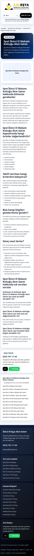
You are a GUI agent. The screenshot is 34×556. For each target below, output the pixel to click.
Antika (27, 549)
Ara (5, 369)
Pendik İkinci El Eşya (9, 514)
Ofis (31, 549)
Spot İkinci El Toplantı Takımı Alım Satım (15, 417)
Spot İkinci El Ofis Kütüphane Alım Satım (15, 405)
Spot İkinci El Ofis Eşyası (14, 28)
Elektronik (22, 549)
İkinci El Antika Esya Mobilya (11, 472)
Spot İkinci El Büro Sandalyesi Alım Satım (15, 389)
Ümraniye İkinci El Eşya (10, 499)
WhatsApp (15, 369)
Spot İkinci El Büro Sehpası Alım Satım (14, 392)
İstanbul (8, 553)
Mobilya (9, 549)
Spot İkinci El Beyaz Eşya (10, 465)
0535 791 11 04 (10, 445)
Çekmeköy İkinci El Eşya (10, 505)
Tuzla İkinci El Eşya (8, 496)
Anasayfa (3, 28)
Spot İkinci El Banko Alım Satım (12, 386)
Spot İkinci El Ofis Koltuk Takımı (12, 402)
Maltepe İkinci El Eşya (9, 511)
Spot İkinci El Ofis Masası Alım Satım (14, 408)
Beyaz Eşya (15, 549)
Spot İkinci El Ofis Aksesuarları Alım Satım (16, 399)
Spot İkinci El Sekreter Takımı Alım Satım (15, 414)
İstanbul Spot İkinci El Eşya (11, 478)
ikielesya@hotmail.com (10, 449)
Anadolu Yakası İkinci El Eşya (11, 490)
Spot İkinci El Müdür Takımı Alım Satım (15, 395)
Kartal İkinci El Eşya (9, 508)
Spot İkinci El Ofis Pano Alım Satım (13, 411)
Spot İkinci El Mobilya (9, 462)
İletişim (3, 553)
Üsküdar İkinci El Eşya (9, 502)
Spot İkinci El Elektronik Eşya (12, 469)
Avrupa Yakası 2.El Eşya (10, 493)
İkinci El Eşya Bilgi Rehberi (19, 553)
